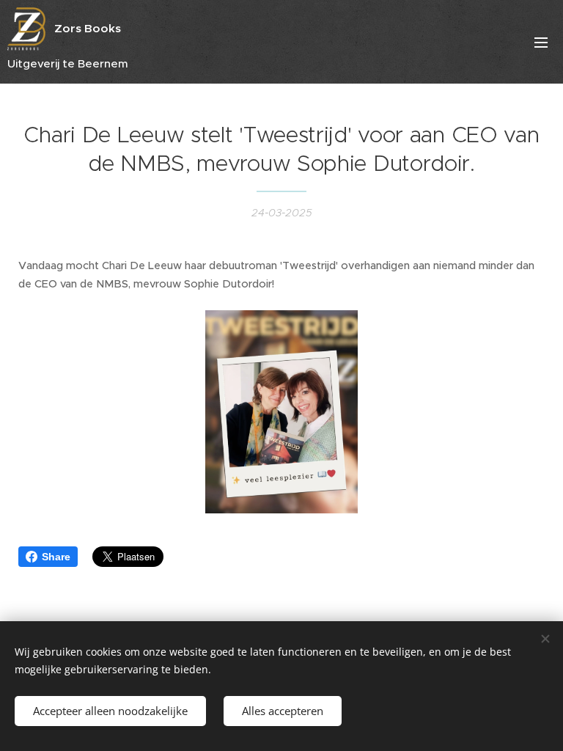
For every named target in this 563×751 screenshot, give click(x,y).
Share (56, 557)
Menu (541, 41)
